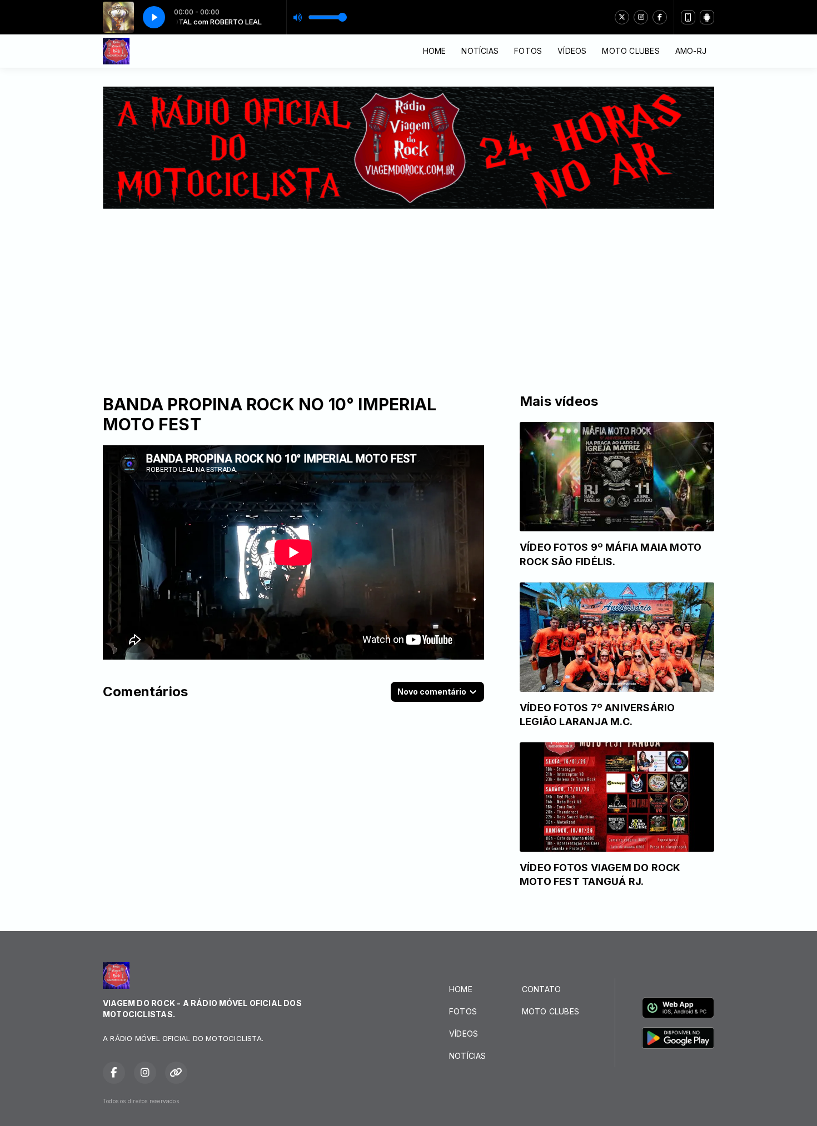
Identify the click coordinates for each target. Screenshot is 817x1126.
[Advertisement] (408, 292)
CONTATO (541, 989)
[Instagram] (641, 17)
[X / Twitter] (622, 17)
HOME (434, 51)
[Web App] (688, 17)
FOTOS (528, 51)
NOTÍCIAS (480, 51)
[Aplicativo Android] (707, 17)
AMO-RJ (690, 51)
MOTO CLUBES (630, 51)
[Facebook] (659, 17)
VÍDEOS (571, 51)
